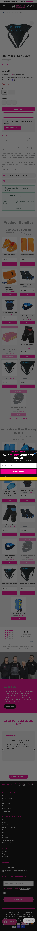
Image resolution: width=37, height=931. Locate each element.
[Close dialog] (35, 452)
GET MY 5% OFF (18, 471)
